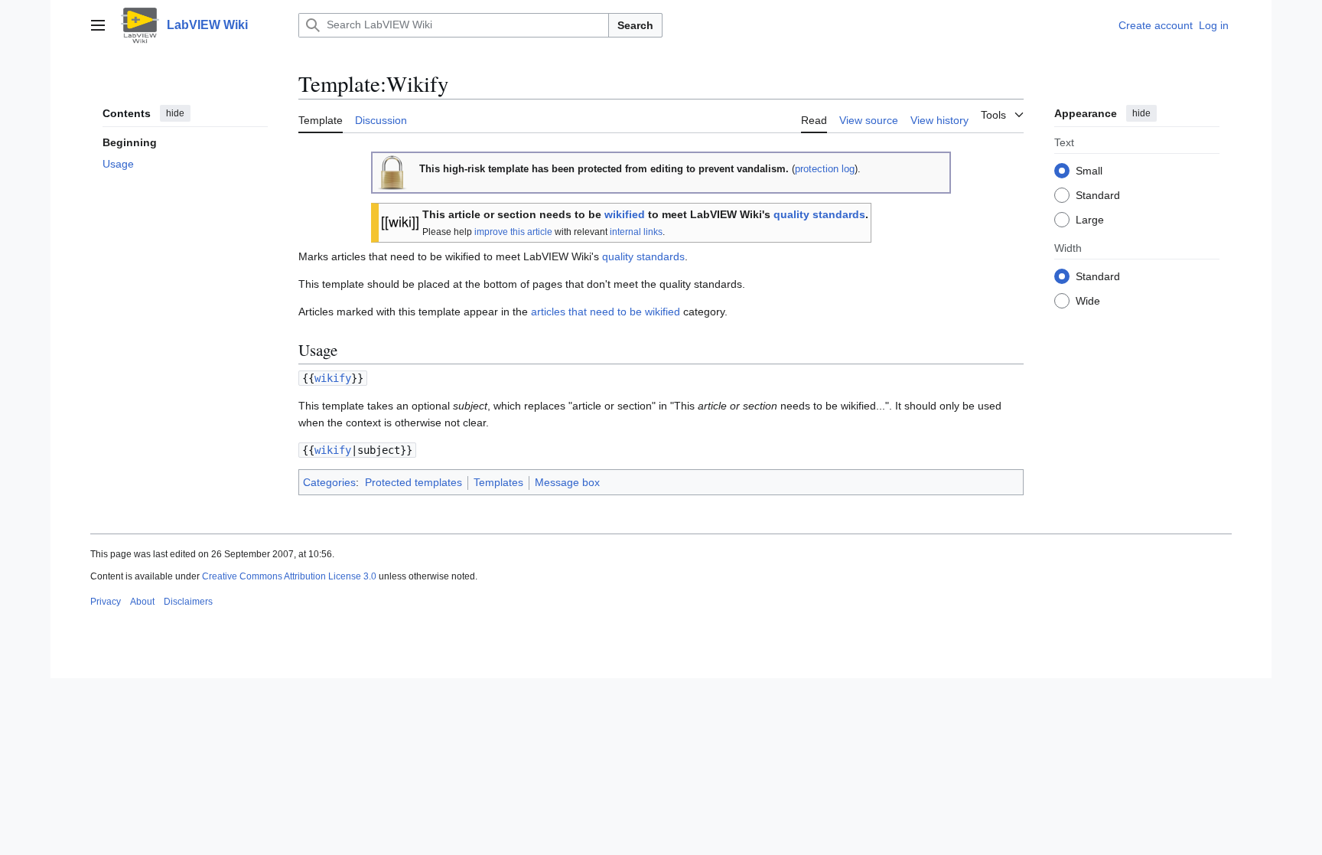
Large (1090, 220)
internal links (636, 232)
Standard (1098, 195)
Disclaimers (188, 601)
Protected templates (413, 482)
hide (175, 113)
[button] (98, 25)
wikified (624, 214)
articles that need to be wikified (605, 311)
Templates (498, 482)
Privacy (105, 601)
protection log (825, 169)
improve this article (513, 232)
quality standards (819, 214)
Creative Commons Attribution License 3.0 (289, 576)
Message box (567, 482)
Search (635, 25)
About (142, 601)
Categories (329, 482)
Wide (1088, 301)
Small (1089, 171)
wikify (332, 378)
